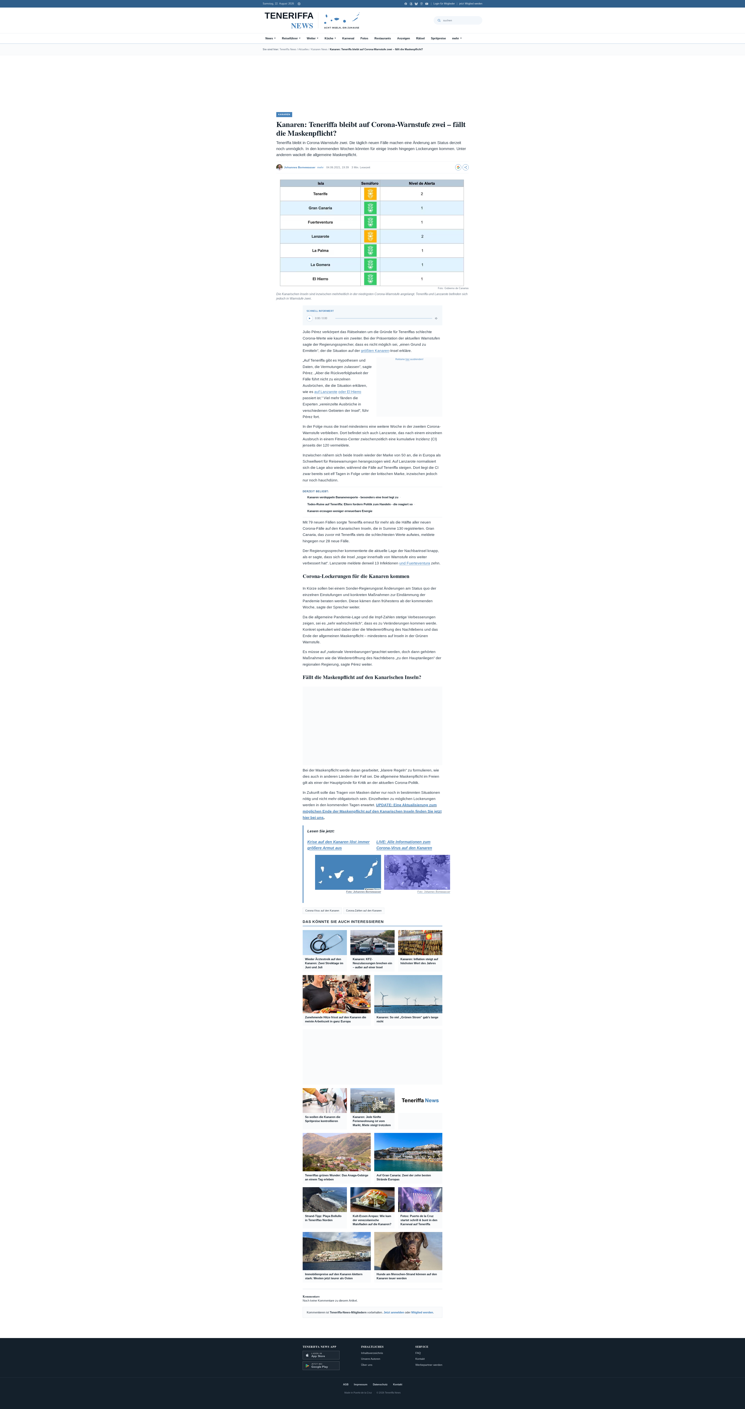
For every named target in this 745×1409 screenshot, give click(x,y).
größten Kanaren (375, 351)
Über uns (366, 1364)
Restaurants (382, 38)
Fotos (364, 38)
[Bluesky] (416, 3)
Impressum (360, 1384)
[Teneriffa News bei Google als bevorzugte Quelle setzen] (458, 167)
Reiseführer (290, 38)
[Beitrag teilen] (466, 167)
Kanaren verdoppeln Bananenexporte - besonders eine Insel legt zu (352, 497)
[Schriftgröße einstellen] (299, 3)
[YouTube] (426, 3)
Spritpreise (438, 38)
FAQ (418, 1353)
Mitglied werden (422, 1312)
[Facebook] (405, 3)
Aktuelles (303, 49)
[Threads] (411, 3)
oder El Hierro (349, 392)
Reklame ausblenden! (409, 359)
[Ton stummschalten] (436, 318)
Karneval (348, 38)
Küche (329, 38)
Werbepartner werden (428, 1364)
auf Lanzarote (325, 392)
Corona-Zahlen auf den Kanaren (364, 910)
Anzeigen (403, 38)
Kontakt (420, 1358)
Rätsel (420, 38)
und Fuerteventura (414, 563)
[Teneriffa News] (314, 20)
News (269, 38)
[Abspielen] (310, 318)
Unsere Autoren (370, 1358)
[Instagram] (421, 3)
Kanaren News (319, 49)
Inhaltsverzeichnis (372, 1353)
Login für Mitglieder (444, 3)
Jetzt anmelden (394, 1312)
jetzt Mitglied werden (470, 3)
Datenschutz (380, 1384)
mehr (455, 38)
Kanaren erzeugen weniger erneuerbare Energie (339, 511)
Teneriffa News (288, 49)
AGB (345, 1384)
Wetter (311, 38)
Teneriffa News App (319, 1347)
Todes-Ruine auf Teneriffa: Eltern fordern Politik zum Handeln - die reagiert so (360, 504)
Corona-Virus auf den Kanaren (322, 910)
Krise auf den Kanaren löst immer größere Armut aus (340, 866)
